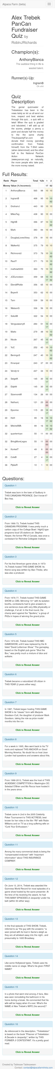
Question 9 (10, 773)
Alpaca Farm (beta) (14, 4)
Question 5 (10, 634)
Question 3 (10, 556)
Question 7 (10, 702)
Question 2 (10, 516)
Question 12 (11, 878)
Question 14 (11, 956)
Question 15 (11, 987)
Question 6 (10, 674)
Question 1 (10, 485)
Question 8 (10, 739)
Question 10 (11, 807)
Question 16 (11, 1024)
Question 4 (10, 590)
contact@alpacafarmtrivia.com (38, 1067)
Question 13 (11, 919)
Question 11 (11, 844)
